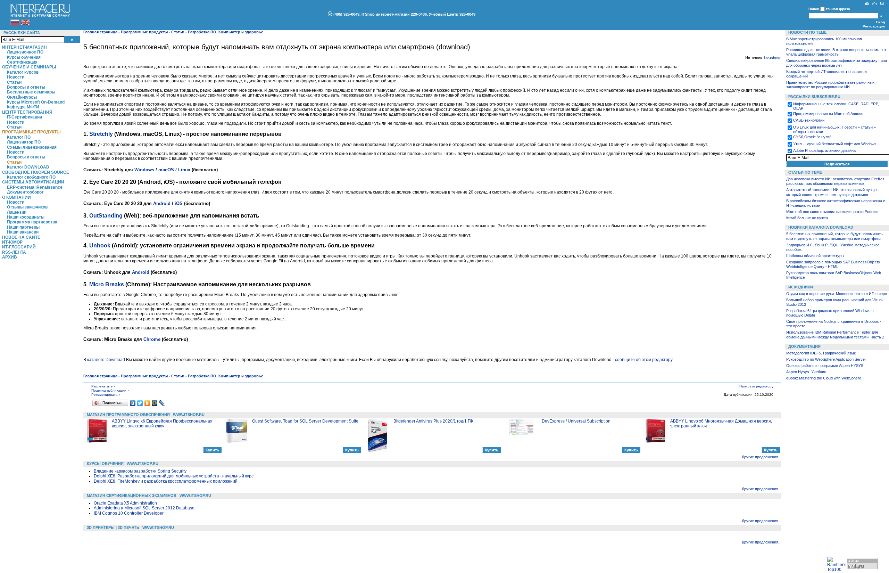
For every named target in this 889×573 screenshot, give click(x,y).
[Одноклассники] (147, 403)
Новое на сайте (21, 237)
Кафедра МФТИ (23, 107)
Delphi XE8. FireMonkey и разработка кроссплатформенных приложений (166, 481)
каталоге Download (106, 359)
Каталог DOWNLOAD (28, 167)
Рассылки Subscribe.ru (814, 97)
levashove (772, 58)
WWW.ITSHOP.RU (189, 414)
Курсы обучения (24, 57)
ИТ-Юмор (12, 242)
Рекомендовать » (106, 394)
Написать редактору (756, 386)
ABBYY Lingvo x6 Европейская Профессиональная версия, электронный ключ (162, 423)
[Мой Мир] (154, 403)
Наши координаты (25, 217)
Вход (880, 22)
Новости (15, 77)
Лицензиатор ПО (24, 142)
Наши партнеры (23, 227)
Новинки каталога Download (820, 227)
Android (162, 203)
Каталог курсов (23, 72)
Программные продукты (31, 132)
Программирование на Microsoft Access (828, 114)
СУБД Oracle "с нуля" (812, 137)
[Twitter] (140, 403)
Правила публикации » (110, 390)
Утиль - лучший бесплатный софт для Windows (834, 144)
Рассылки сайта (21, 33)
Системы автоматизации (33, 182)
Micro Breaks (106, 284)
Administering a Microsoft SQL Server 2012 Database (144, 508)
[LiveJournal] (162, 403)
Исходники (800, 287)
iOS (179, 203)
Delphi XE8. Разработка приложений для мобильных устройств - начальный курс (174, 476)
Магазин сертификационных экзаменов (131, 495)
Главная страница (100, 32)
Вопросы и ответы (26, 87)
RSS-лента (14, 252)
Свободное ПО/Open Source (35, 172)
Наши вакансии (23, 232)
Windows (144, 169)
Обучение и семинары (29, 67)
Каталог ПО (19, 137)
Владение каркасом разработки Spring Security (140, 471)
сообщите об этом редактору (643, 359)
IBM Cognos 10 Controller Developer (129, 513)
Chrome (151, 339)
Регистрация (874, 26)
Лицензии (16, 212)
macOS (166, 169)
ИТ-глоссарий (19, 247)
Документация (804, 346)
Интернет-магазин (24, 47)
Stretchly (101, 134)
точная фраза (838, 9)
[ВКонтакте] (132, 403)
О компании (16, 197)
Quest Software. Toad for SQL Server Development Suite (305, 421)
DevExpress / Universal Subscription (576, 421)
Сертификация (22, 62)
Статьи (14, 82)
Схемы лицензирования (32, 147)
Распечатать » (103, 386)
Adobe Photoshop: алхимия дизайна (824, 150)
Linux (184, 169)
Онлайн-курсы (22, 97)
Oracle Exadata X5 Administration (125, 503)
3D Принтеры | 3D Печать (113, 527)
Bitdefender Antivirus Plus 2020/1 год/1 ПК (433, 421)
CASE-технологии (808, 120)
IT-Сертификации (24, 117)
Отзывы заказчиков (27, 207)
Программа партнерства (32, 222)
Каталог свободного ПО (31, 177)
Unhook (99, 245)
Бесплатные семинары (31, 92)
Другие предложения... (761, 457)
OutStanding (106, 216)
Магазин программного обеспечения (128, 414)
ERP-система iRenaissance (35, 187)
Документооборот (25, 192)
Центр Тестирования (27, 112)
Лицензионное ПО (25, 52)
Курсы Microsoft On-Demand (36, 102)
